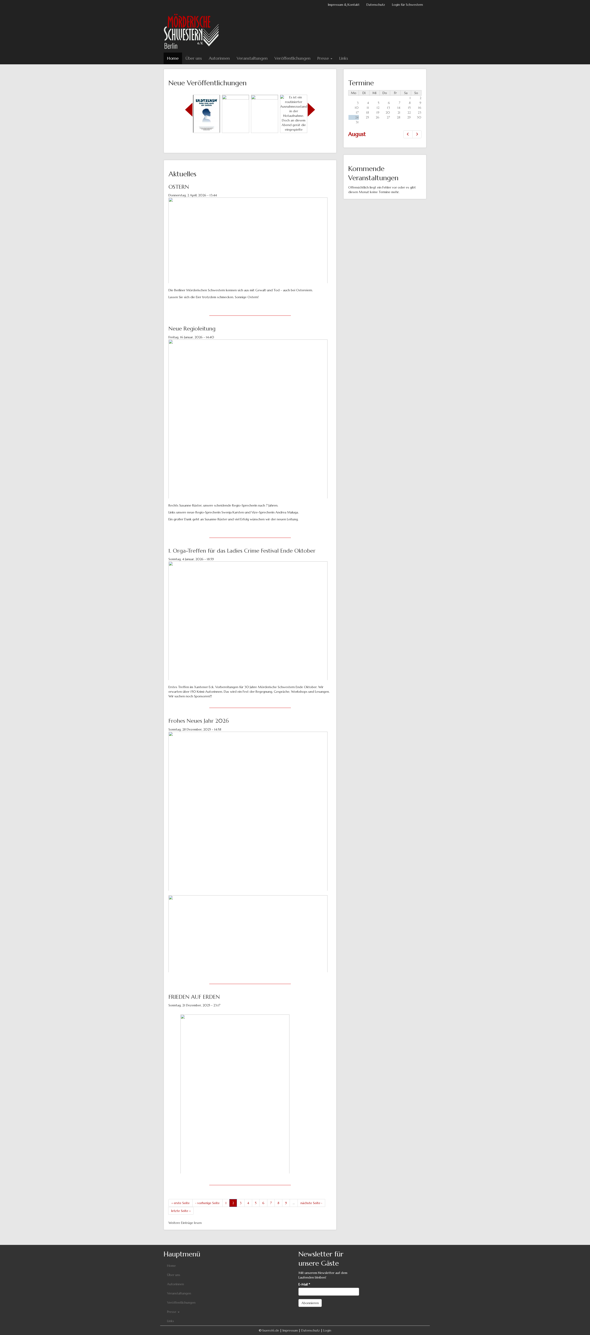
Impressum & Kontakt (344, 5)
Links (343, 58)
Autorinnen (219, 58)
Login (327, 1330)
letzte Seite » (181, 1211)
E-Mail (304, 1284)
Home (173, 58)
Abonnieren (310, 1303)
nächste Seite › (311, 1203)
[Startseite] (193, 31)
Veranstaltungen (252, 58)
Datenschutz (375, 5)
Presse (323, 58)
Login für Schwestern (407, 5)
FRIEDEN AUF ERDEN (194, 996)
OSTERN (178, 186)
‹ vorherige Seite (207, 1203)
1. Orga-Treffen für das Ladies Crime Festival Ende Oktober (242, 550)
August (357, 134)
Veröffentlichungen (292, 58)
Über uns (194, 58)
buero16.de (271, 1330)
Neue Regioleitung (191, 328)
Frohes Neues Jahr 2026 (198, 720)
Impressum (290, 1330)
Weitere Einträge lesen (185, 1223)
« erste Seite (180, 1203)
